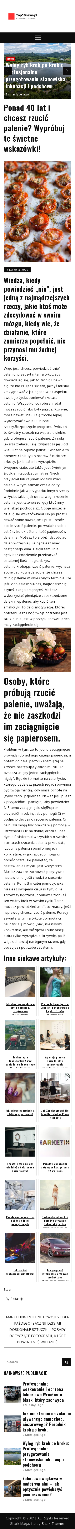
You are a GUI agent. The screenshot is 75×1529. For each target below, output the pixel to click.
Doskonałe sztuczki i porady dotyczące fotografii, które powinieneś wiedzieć (37, 1336)
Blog (10, 58)
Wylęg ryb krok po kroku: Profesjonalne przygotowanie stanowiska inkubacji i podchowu (35, 75)
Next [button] (67, 71)
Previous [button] (8, 71)
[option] (37, 71)
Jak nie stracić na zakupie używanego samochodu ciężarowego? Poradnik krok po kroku (47, 1421)
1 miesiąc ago (33, 1405)
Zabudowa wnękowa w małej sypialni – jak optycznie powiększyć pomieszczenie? (42, 1486)
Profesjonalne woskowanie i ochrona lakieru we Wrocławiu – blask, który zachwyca (44, 1392)
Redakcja (17, 1298)
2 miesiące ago (17, 94)
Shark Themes (53, 1524)
